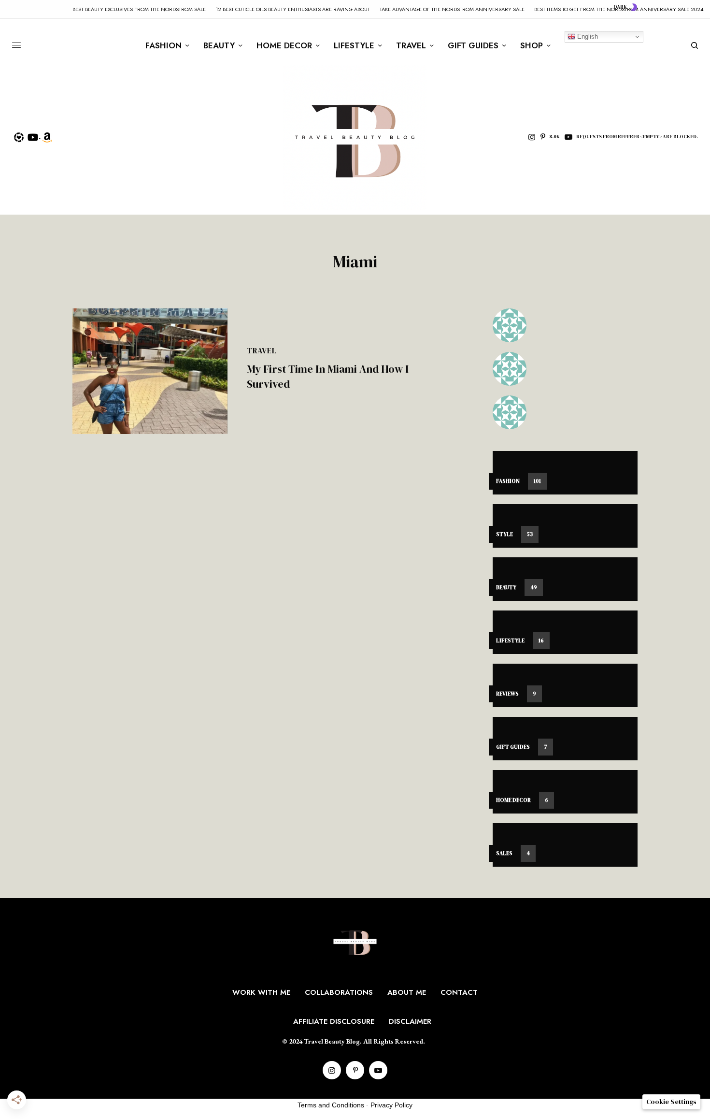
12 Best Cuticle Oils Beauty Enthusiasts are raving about (292, 9)
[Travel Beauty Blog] (355, 137)
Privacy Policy (391, 1105)
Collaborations (339, 992)
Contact (459, 992)
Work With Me (261, 992)
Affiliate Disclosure (333, 1021)
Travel (262, 350)
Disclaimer (410, 1021)
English (586, 36)
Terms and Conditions (331, 1105)
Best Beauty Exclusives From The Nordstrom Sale (139, 9)
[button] (671, 1101)
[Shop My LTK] (19, 136)
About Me (406, 992)
